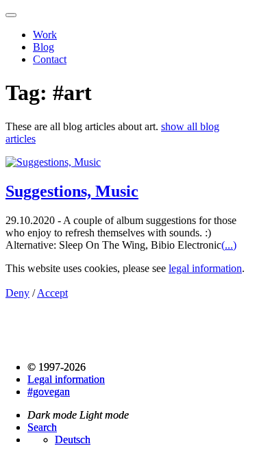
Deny (17, 293)
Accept (52, 293)
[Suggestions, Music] (53, 162)
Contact (49, 59)
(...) (228, 245)
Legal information (66, 379)
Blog (43, 47)
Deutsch (72, 439)
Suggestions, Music (71, 191)
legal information (205, 268)
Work (45, 34)
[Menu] (10, 15)
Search (42, 427)
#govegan (48, 391)
